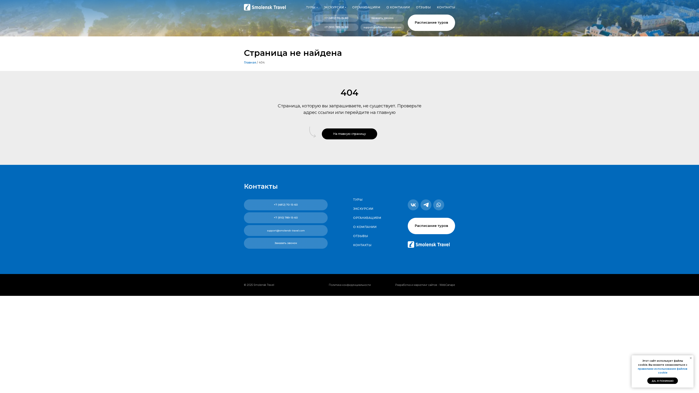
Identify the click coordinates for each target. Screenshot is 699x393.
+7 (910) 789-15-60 (336, 27)
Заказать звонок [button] (382, 18)
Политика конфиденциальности (350, 285)
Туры (357, 199)
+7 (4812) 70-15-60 (336, 18)
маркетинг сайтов (425, 285)
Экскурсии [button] (334, 7)
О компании (398, 7)
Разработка (403, 285)
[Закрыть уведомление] (691, 358)
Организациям (366, 7)
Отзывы (423, 7)
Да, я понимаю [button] (663, 380)
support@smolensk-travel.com (382, 27)
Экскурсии (363, 209)
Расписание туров (431, 23)
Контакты (446, 7)
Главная (250, 62)
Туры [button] (310, 7)
